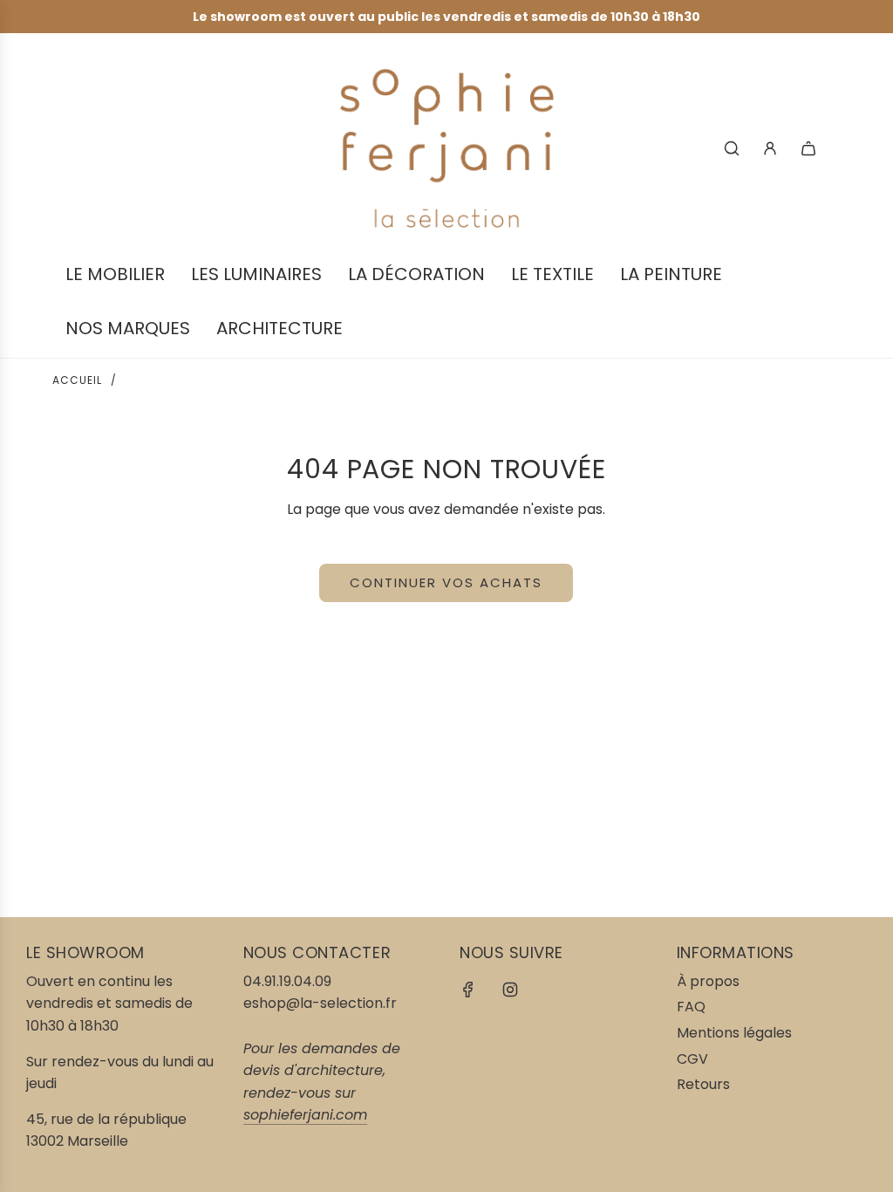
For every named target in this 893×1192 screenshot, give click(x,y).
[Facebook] (468, 989)
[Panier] (808, 148)
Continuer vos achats (446, 582)
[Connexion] (770, 148)
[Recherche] (731, 148)
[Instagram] (510, 989)
